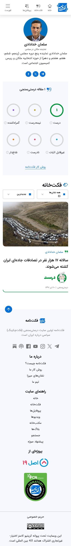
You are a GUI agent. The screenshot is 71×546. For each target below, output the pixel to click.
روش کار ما (35, 369)
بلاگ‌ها (35, 429)
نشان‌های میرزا (35, 375)
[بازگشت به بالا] (8, 309)
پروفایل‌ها (35, 410)
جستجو (35, 435)
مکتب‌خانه (35, 423)
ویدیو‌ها (35, 417)
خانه (35, 398)
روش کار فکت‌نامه (35, 167)
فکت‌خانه (35, 404)
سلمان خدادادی (54, 252)
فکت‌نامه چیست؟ (35, 363)
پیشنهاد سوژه (35, 441)
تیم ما (35, 382)
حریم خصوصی (35, 517)
